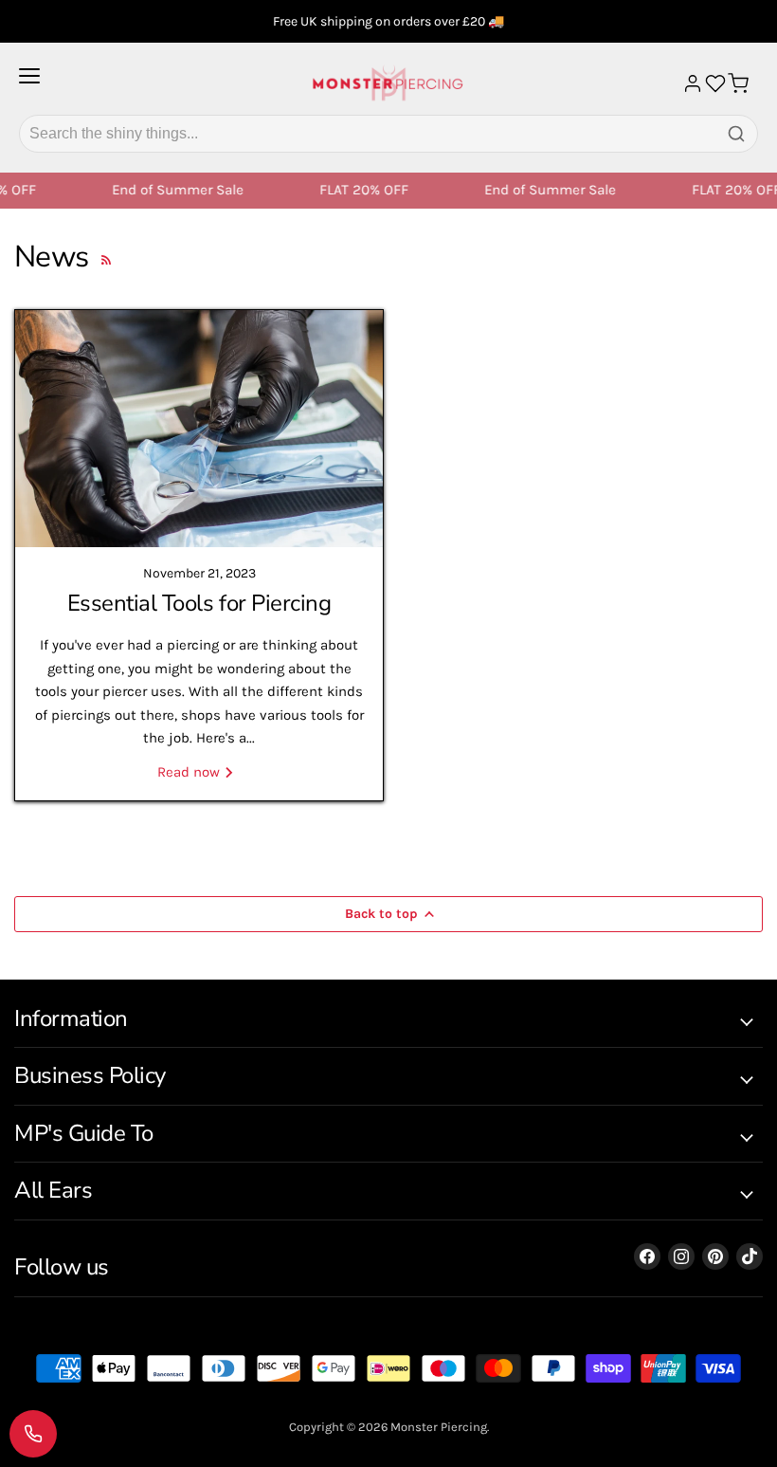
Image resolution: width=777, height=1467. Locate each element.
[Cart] (738, 83)
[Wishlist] (715, 83)
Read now (190, 771)
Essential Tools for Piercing (199, 603)
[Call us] (33, 1434)
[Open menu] (29, 83)
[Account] (692, 83)
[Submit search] (736, 134)
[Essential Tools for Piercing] (199, 428)
